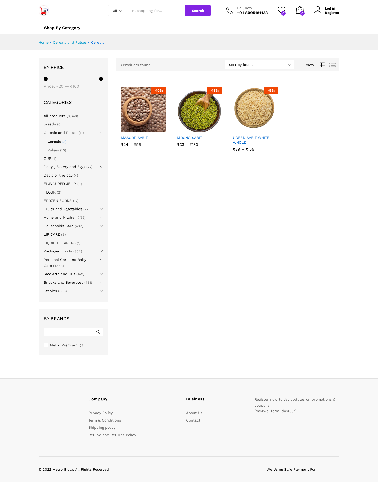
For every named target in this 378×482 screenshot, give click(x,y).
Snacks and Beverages (63, 282)
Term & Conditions (104, 420)
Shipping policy (101, 427)
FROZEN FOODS (58, 201)
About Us (194, 413)
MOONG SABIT (189, 138)
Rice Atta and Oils (59, 274)
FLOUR (50, 192)
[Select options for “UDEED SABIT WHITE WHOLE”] (237, 126)
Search (198, 10)
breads (50, 124)
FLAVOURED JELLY (60, 184)
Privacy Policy (100, 413)
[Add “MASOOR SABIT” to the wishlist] (148, 126)
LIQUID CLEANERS (60, 243)
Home (44, 42)
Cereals (54, 141)
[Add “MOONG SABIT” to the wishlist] (204, 126)
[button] (159, 126)
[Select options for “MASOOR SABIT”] (125, 126)
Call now (244, 8)
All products (54, 116)
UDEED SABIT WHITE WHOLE (251, 140)
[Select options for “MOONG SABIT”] (181, 126)
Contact (193, 420)
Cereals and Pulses (70, 42)
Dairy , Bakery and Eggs (64, 167)
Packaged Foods (58, 251)
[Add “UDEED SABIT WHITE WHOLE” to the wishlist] (260, 126)
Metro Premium (63, 345)
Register (332, 13)
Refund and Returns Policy (112, 435)
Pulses (53, 150)
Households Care (59, 226)
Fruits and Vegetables (63, 209)
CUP (47, 158)
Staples (50, 291)
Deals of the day (58, 175)
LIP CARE (52, 234)
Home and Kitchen (60, 217)
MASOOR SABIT (134, 138)
